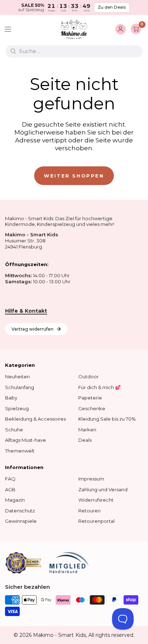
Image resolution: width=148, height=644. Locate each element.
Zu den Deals (112, 7)
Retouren (89, 510)
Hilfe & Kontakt (26, 311)
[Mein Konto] (120, 29)
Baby (11, 398)
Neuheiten (17, 376)
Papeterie (90, 398)
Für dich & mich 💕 (99, 387)
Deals (85, 440)
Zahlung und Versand (103, 489)
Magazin (15, 500)
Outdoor (88, 376)
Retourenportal (96, 521)
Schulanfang (19, 387)
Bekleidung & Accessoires (35, 419)
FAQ (10, 479)
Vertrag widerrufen (32, 329)
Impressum (91, 479)
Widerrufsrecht (96, 500)
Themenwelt (19, 451)
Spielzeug (17, 408)
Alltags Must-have (25, 440)
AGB (10, 489)
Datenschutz (20, 510)
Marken (87, 429)
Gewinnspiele (21, 521)
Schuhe (14, 429)
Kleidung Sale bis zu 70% (107, 419)
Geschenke (91, 408)
